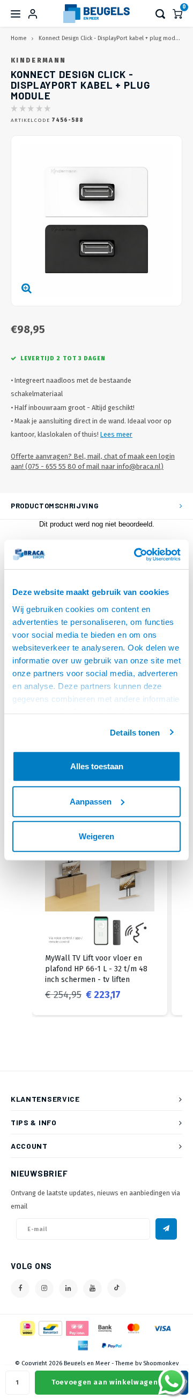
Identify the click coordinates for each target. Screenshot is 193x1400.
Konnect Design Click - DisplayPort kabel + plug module (111, 38)
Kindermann (38, 60)
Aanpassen (91, 801)
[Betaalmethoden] (26, 1328)
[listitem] (99, 920)
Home (18, 38)
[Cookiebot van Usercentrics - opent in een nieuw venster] (136, 554)
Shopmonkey (161, 1363)
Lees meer (116, 434)
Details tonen (135, 732)
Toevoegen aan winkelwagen (104, 1382)
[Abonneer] (166, 1229)
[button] (21, 920)
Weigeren (96, 836)
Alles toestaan (96, 766)
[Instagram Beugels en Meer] (44, 1288)
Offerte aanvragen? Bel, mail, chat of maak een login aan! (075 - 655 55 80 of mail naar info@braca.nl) (93, 461)
